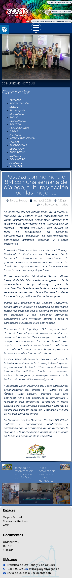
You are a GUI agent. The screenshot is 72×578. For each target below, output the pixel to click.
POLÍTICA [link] (15, 124)
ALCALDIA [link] (16, 166)
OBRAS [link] (14, 131)
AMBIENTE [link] (16, 162)
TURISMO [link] (15, 100)
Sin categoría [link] (17, 110)
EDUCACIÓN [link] (17, 148)
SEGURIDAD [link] (17, 114)
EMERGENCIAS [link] (18, 145)
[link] (4, 29)
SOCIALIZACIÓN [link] (19, 103)
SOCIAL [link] (14, 107)
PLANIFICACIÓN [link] (19, 128)
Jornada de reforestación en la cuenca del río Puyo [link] (24, 472)
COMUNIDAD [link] (17, 159)
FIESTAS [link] (15, 141)
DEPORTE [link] (15, 155)
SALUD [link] (14, 117)
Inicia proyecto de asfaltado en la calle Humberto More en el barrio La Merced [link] (47, 479)
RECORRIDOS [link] (18, 121)
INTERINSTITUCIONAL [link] (23, 138)
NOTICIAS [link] (15, 134)
